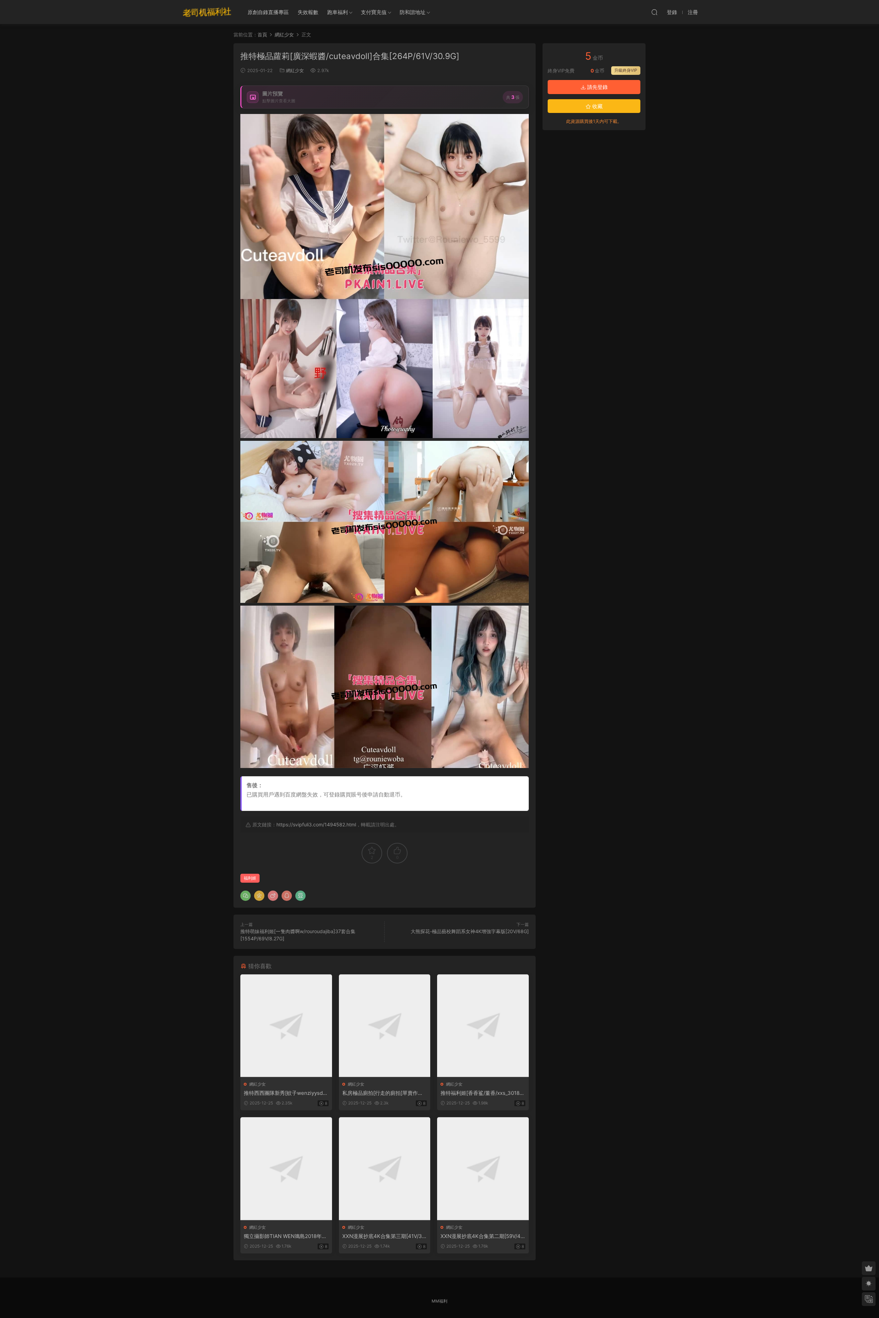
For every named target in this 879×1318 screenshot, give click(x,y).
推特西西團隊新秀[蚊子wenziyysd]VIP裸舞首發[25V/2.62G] (286, 1093)
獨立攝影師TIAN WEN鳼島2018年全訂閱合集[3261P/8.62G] (285, 1236)
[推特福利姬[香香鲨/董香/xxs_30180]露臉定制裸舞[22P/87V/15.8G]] (483, 1025)
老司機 (207, 12)
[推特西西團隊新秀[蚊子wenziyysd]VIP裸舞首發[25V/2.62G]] (286, 1025)
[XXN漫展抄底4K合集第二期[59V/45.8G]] (483, 1168)
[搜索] (654, 12)
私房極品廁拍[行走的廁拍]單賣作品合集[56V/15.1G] (382, 1093)
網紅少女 (295, 70)
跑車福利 (337, 12)
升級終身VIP (625, 70)
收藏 (597, 106)
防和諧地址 (412, 12)
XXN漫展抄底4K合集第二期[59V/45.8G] (483, 1236)
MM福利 (439, 1301)
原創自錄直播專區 (268, 12)
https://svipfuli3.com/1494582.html (316, 824)
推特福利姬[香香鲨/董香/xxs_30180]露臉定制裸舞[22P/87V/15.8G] (482, 1093)
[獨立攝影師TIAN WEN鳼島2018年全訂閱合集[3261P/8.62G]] (286, 1168)
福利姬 (250, 878)
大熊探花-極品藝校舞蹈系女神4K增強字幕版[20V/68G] (470, 931)
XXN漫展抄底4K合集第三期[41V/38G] (383, 1236)
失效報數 (308, 12)
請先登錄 (597, 87)
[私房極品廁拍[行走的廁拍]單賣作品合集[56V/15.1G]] (385, 1025)
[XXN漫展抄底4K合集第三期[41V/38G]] (385, 1168)
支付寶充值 (374, 12)
